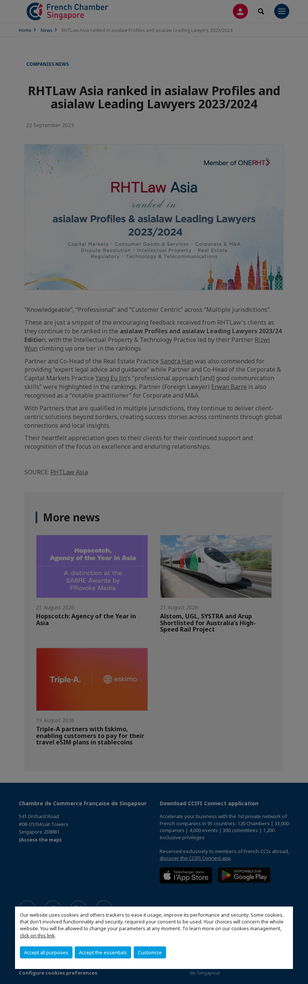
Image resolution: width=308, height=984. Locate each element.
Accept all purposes (46, 952)
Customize (150, 952)
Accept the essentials (103, 952)
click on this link (37, 935)
